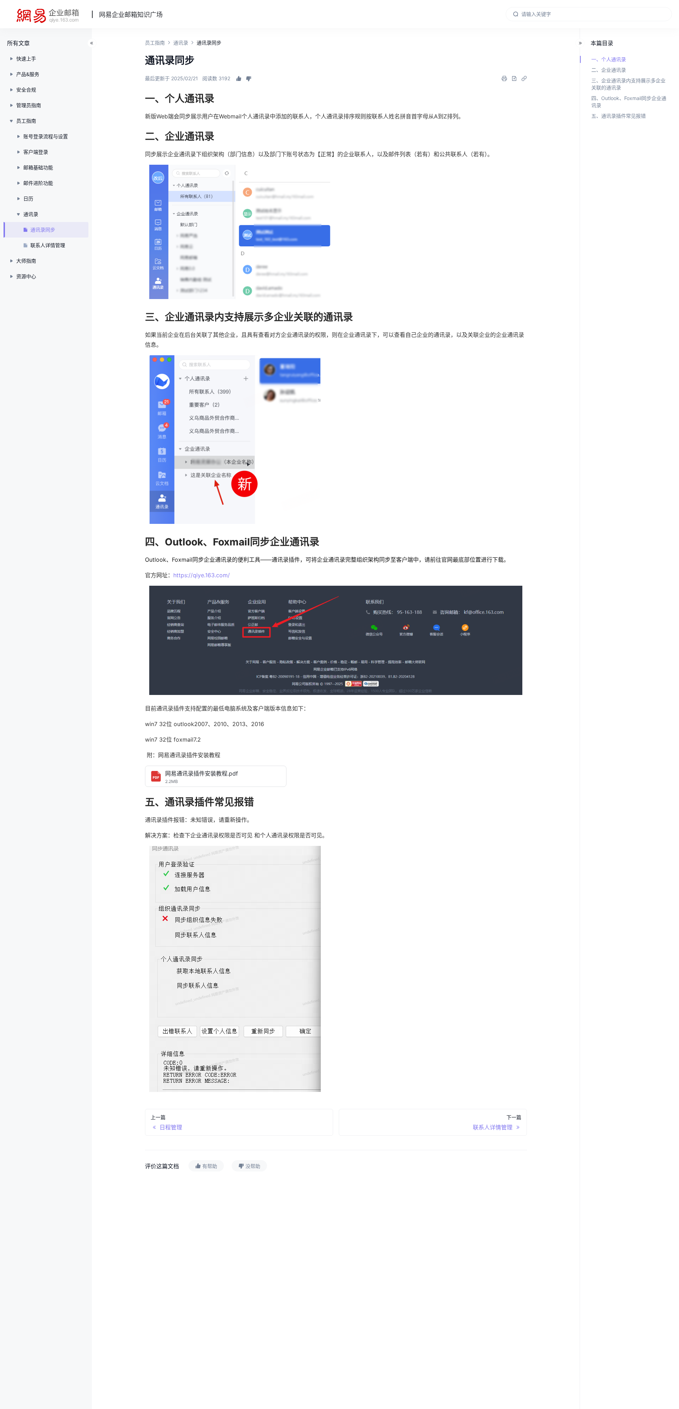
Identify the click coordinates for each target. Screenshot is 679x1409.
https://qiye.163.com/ (201, 575)
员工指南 (155, 43)
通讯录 (180, 43)
